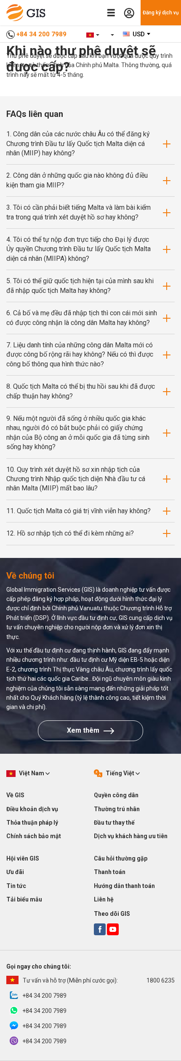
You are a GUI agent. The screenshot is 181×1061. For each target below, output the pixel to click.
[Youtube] (113, 929)
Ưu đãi (15, 872)
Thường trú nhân (117, 809)
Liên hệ (104, 899)
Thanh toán (109, 872)
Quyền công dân (116, 795)
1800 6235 (99, 980)
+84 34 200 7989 (41, 34)
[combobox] (137, 34)
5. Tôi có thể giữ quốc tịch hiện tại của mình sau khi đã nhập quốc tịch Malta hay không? (80, 285)
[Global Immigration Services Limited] (28, 12)
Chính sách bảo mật (33, 836)
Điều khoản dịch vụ (32, 809)
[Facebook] (100, 929)
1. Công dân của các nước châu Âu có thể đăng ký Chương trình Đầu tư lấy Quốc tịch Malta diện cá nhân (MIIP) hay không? (78, 143)
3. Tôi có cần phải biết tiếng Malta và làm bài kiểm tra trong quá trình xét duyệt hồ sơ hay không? (78, 212)
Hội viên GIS (22, 858)
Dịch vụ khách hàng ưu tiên (131, 836)
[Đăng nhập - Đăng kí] (129, 13)
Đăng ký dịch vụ (161, 13)
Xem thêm (83, 730)
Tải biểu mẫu (24, 899)
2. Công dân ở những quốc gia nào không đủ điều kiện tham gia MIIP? (77, 180)
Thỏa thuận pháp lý (32, 822)
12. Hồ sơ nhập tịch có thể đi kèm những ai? (70, 533)
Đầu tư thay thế (114, 822)
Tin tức (16, 885)
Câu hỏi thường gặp (120, 858)
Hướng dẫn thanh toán (124, 885)
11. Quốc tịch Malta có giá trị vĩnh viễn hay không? (78, 511)
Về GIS (15, 795)
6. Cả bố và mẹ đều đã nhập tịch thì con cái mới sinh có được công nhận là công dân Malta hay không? (81, 317)
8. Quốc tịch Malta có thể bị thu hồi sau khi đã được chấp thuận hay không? (80, 391)
